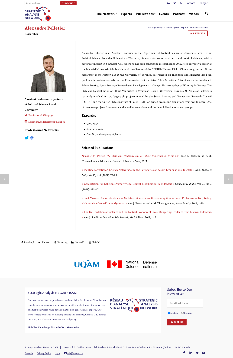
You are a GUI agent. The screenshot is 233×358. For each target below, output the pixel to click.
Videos (194, 14)
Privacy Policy (44, 353)
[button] (206, 13)
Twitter (46, 242)
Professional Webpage (40, 115)
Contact (190, 3)
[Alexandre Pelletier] (45, 71)
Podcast (179, 14)
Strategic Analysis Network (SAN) (41, 347)
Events (164, 14)
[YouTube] (203, 353)
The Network (105, 14)
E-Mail (96, 242)
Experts (126, 14)
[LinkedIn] (190, 353)
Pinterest (62, 242)
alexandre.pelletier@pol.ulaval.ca (46, 122)
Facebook (29, 242)
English (174, 313)
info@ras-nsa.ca (75, 353)
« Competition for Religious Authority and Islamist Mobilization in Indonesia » (128, 184)
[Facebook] (184, 353)
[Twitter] (197, 353)
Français (203, 3)
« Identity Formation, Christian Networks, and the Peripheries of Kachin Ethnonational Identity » (138, 170)
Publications (145, 14)
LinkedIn (79, 242)
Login (57, 353)
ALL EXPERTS (197, 33)
